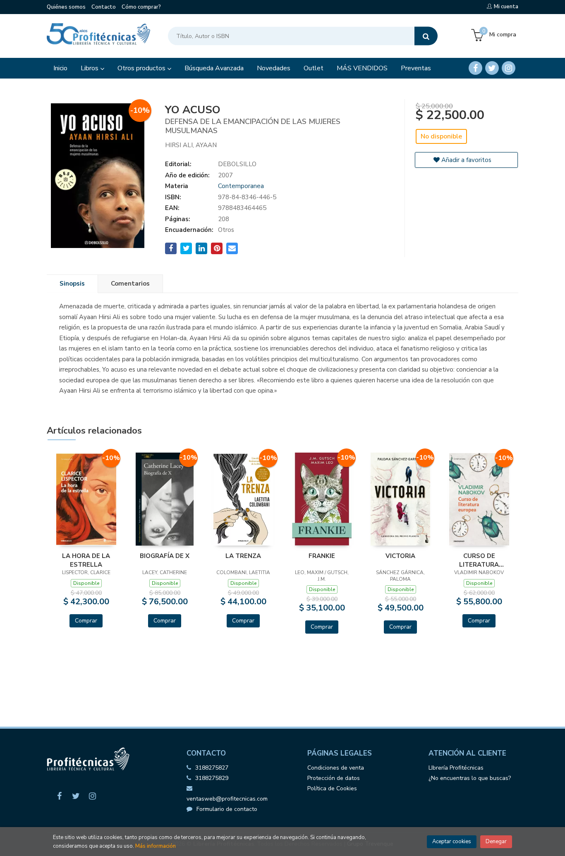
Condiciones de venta (335, 768)
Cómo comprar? (141, 7)
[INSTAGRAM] (508, 68)
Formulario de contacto (226, 809)
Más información (155, 846)
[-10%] (86, 499)
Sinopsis (72, 283)
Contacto (103, 7)
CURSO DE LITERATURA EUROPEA (479, 560)
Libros (90, 68)
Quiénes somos (66, 7)
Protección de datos (333, 778)
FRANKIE (322, 556)
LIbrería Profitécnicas (456, 768)
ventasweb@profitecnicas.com (227, 799)
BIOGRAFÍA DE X (164, 556)
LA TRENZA (243, 556)
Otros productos (142, 68)
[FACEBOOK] (475, 68)
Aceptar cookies (451, 841)
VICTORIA (400, 556)
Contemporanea (241, 186)
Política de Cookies (332, 788)
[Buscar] (426, 36)
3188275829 (211, 778)
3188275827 (211, 768)
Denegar (496, 841)
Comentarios (130, 283)
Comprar (86, 621)
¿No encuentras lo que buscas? (470, 778)
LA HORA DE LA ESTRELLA (86, 560)
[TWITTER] (492, 68)
